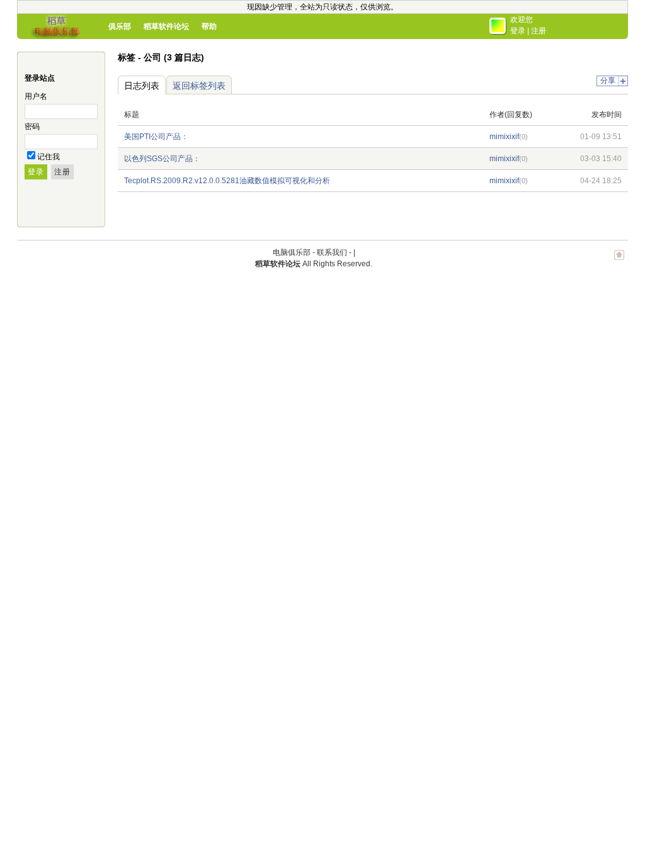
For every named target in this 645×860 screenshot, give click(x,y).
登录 (517, 30)
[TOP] (619, 261)
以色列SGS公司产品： (162, 158)
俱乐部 (119, 26)
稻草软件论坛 (166, 26)
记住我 (48, 156)
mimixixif (504, 136)
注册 (538, 30)
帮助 (209, 26)
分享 (607, 80)
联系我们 (332, 252)
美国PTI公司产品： (156, 136)
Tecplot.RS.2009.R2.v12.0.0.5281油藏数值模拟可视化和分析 (227, 180)
